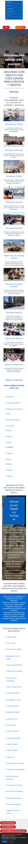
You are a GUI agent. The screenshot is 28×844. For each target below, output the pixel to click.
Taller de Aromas (12, 731)
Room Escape (11, 725)
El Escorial (10, 426)
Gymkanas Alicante (14, 202)
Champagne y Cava (13, 700)
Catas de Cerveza (12, 693)
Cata (8, 744)
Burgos (8, 430)
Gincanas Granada (14, 228)
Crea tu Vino (10, 643)
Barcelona (10, 397)
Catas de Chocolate (13, 738)
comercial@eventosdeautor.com (13, 831)
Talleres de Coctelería (14, 671)
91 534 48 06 (20, 27)
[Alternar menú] (21, 2)
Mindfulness (17, 798)
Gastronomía (10, 8)
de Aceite (14, 744)
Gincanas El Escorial (14, 150)
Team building (10, 11)
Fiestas (8, 5)
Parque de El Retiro (13, 403)
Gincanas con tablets (13, 649)
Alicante (9, 470)
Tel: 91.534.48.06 (8, 823)
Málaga (9, 464)
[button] (8, 27)
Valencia (9, 476)
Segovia (9, 436)
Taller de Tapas (11, 750)
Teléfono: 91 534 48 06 (14, 380)
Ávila (8, 414)
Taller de (9, 798)
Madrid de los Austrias (14, 409)
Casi (8, 719)
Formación (9, 2)
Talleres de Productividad (15, 769)
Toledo (8, 442)
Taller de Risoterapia (13, 804)
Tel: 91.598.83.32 (8, 827)
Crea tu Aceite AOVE (13, 687)
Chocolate (20, 763)
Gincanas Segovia (14, 312)
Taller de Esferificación (14, 665)
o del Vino (14, 719)
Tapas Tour (10, 757)
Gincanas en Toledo (14, 124)
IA (7, 18)
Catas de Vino (11, 637)
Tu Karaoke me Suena (14, 785)
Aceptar (4, 841)
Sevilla (8, 459)
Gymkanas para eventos (14, 527)
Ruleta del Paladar (12, 712)
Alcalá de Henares (12, 420)
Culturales (9, 14)
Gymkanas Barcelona (14, 364)
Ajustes (11, 841)
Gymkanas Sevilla (14, 176)
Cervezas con (11, 763)
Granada (9, 453)
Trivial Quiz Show (12, 706)
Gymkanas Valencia (14, 338)
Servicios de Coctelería (14, 791)
